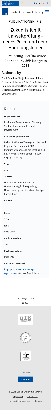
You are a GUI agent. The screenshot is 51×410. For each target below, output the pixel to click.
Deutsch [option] (40, 3)
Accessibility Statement (20, 401)
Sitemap (38, 401)
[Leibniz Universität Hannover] (10, 3)
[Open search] (48, 3)
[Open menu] (47, 12)
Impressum (18, 396)
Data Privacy (32, 396)
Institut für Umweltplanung (28, 12)
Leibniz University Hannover (29, 391)
